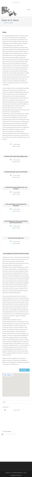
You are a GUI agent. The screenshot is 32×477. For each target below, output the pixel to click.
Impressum (8, 472)
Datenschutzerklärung (17, 472)
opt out (24, 472)
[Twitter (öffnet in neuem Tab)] (14, 4)
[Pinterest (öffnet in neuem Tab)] (16, 4)
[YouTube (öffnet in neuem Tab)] (17, 4)
